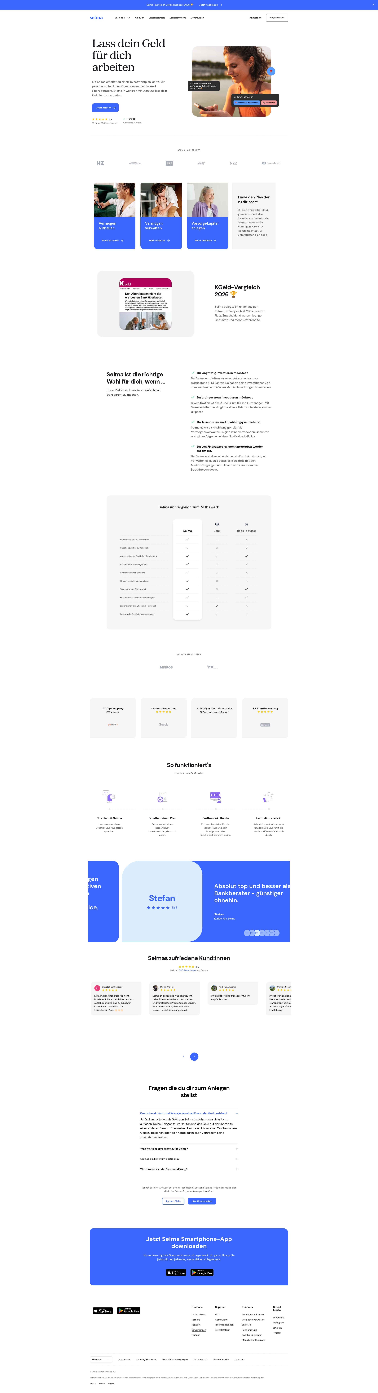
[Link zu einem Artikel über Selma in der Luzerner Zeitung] (201, 163)
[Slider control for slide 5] (266, 933)
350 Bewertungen (187, 970)
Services (120, 17)
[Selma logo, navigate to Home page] (99, 18)
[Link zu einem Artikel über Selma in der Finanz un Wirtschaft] (135, 163)
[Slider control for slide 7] (276, 933)
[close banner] (373, 4)
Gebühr (139, 17)
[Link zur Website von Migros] (166, 667)
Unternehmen (157, 17)
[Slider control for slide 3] (256, 933)
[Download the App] (176, 1272)
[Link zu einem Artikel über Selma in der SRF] (169, 163)
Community (197, 17)
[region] (184, 216)
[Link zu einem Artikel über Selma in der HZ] (100, 163)
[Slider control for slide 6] (271, 933)
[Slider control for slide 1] (247, 933)
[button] (189, 1113)
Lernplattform (178, 17)
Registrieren (277, 17)
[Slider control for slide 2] (252, 933)
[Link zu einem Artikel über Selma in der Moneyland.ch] (271, 163)
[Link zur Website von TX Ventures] (212, 667)
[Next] (194, 1057)
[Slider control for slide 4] (261, 933)
